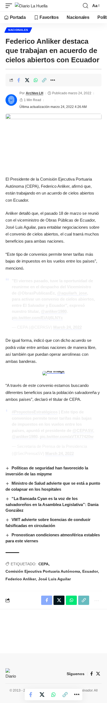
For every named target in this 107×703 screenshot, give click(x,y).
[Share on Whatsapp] (36, 80)
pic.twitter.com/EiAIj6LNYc (37, 317)
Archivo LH (34, 93)
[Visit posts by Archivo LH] (11, 100)
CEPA (43, 564)
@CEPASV (82, 430)
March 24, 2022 (67, 327)
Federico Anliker (20, 579)
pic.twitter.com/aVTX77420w (67, 436)
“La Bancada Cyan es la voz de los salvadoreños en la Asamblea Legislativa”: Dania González (51, 504)
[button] (10, 6)
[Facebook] (91, 673)
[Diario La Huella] (31, 6)
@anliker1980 (54, 311)
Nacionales (18, 29)
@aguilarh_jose (72, 293)
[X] (98, 673)
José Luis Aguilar (54, 579)
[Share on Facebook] (18, 80)
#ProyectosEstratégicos (35, 412)
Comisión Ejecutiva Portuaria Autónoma (42, 571)
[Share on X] (27, 80)
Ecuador (90, 571)
